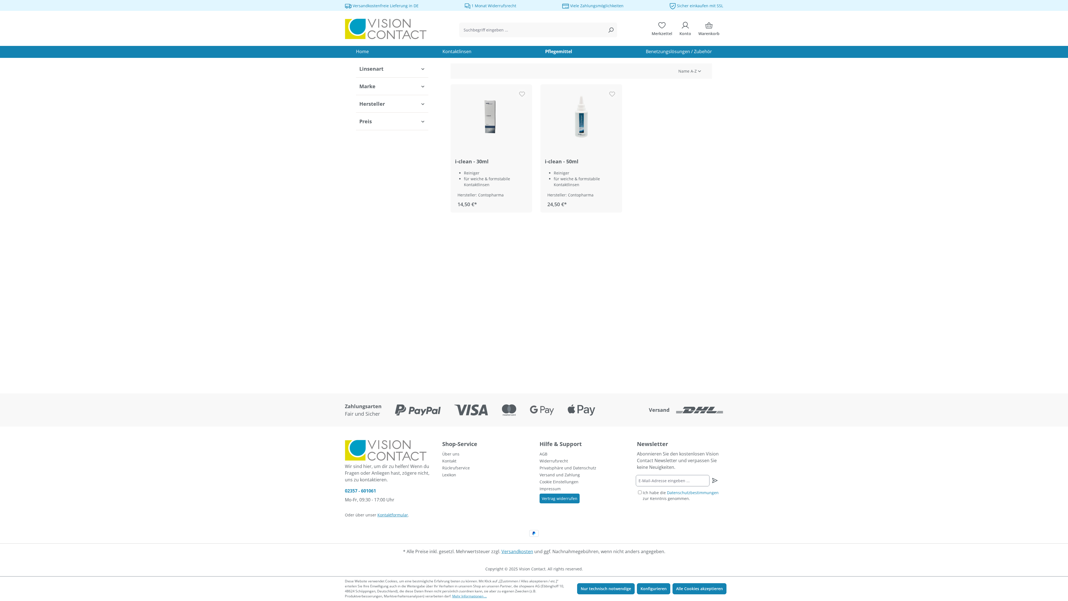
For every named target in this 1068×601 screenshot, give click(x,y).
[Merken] (522, 94)
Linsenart (371, 68)
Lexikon (449, 474)
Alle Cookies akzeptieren (699, 588)
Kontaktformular (392, 515)
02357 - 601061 (360, 491)
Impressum (550, 488)
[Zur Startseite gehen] (386, 29)
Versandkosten (517, 551)
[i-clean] (491, 116)
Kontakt (449, 461)
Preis (365, 121)
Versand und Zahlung (560, 474)
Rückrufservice (456, 468)
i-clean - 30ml (472, 161)
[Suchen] (610, 30)
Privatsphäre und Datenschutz (568, 468)
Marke (367, 86)
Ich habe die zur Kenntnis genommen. (681, 495)
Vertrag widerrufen (559, 498)
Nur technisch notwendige (606, 588)
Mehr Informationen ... (469, 596)
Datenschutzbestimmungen (693, 492)
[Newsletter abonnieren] (714, 480)
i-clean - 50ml (561, 161)
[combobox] (532, 30)
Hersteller (372, 103)
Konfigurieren (654, 588)
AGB (543, 454)
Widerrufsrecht (554, 461)
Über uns (450, 454)
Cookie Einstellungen (559, 481)
